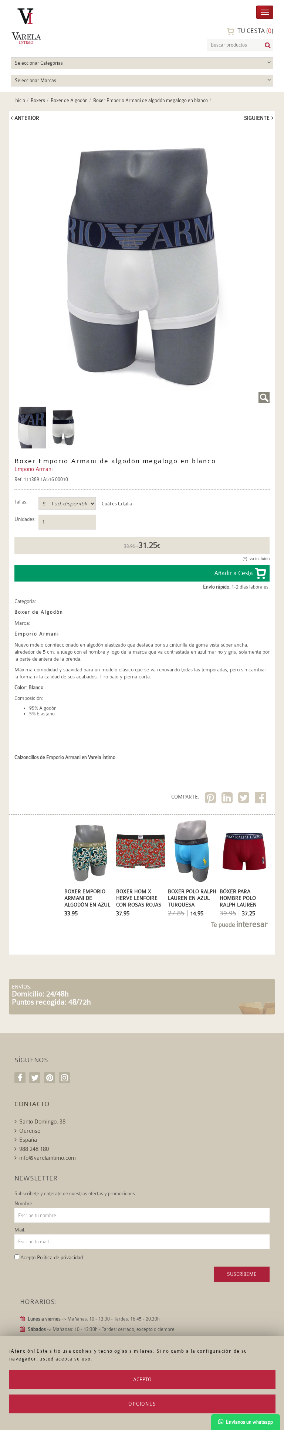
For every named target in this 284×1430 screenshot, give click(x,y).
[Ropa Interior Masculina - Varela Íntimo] (46, 26)
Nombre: (24, 1203)
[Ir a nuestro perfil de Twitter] (34, 1077)
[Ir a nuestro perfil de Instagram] (64, 1077)
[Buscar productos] (265, 45)
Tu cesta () (254, 30)
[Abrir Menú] (264, 11)
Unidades (24, 519)
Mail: (20, 1230)
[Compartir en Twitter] (244, 799)
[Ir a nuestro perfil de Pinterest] (49, 1077)
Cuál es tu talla (117, 503)
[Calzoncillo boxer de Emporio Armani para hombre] (142, 265)
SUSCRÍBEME (242, 1274)
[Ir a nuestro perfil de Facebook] (20, 1077)
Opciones (142, 1404)
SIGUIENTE (257, 118)
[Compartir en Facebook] (261, 799)
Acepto (142, 1379)
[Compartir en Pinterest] (211, 799)
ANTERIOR (26, 118)
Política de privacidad (60, 1257)
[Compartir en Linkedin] (228, 799)
